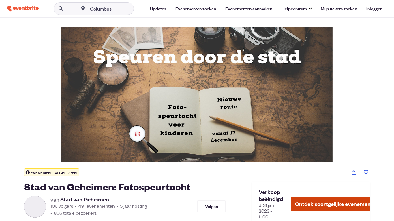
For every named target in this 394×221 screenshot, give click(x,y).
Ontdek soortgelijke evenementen (337, 203)
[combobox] (119, 8)
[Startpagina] (23, 8)
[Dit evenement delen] (354, 172)
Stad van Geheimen (84, 199)
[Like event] (366, 172)
